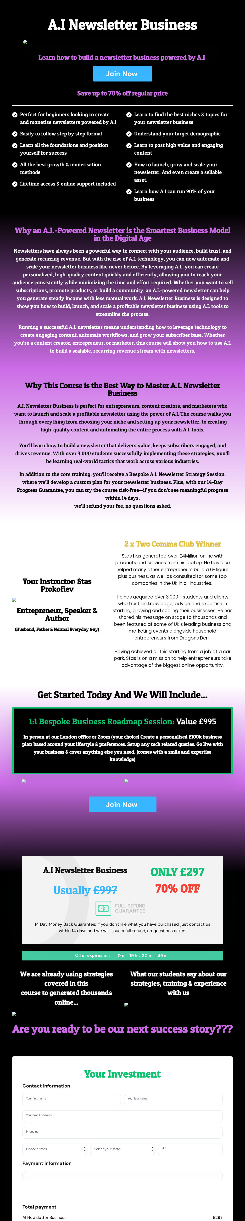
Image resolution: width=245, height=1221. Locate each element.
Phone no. (34, 1132)
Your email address (41, 1116)
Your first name (38, 1099)
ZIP (164, 1149)
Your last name (139, 1099)
